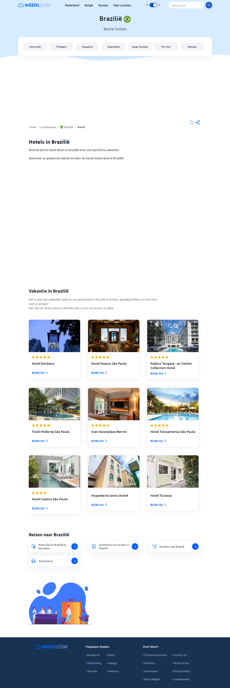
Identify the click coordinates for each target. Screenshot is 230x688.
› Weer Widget (151, 679)
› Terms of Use (180, 663)
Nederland (72, 5)
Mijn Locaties (122, 5)
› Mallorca (113, 671)
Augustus (87, 46)
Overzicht (35, 46)
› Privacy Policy (181, 671)
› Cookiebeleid (180, 679)
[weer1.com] (34, 5)
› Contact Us (179, 655)
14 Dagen (61, 46)
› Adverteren (150, 671)
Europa (103, 5)
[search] (209, 5)
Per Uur (166, 46)
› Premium (149, 663)
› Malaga (112, 663)
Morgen (192, 46)
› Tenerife (91, 671)
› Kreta (111, 655)
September (113, 46)
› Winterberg (93, 663)
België (89, 5)
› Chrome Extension (155, 655)
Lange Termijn (140, 46)
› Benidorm (92, 655)
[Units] (153, 5)
